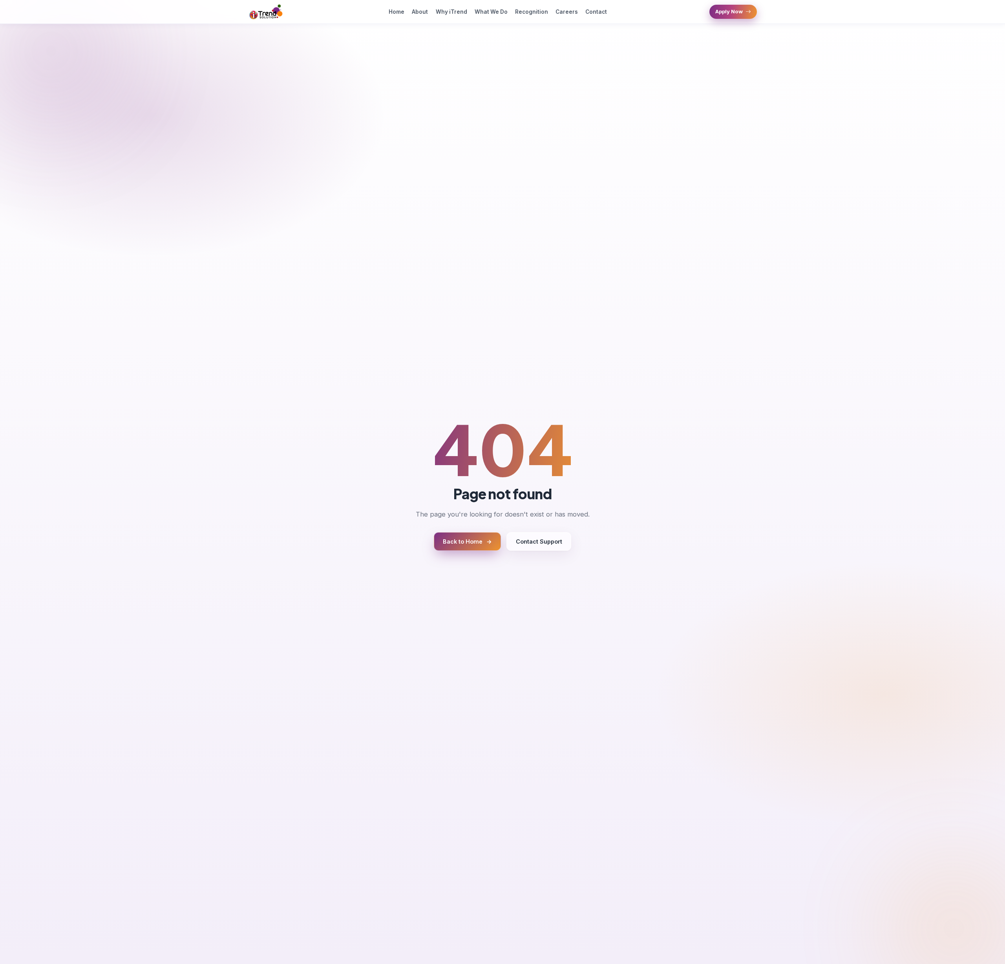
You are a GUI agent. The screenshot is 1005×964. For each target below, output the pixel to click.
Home (396, 12)
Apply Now (729, 11)
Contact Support (539, 541)
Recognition (531, 12)
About (420, 12)
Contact (596, 12)
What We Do (491, 12)
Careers (566, 12)
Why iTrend (451, 12)
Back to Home (467, 541)
